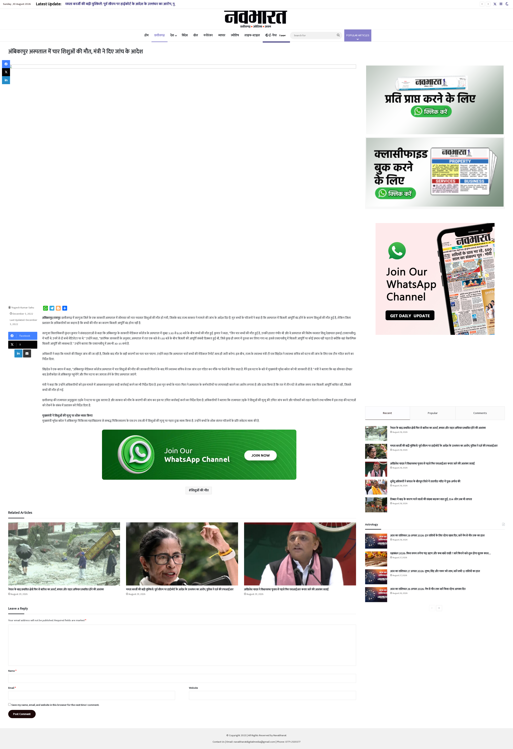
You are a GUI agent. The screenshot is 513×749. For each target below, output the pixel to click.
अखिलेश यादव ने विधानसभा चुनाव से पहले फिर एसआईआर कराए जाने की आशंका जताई (286, 589)
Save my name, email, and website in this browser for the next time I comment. (55, 705)
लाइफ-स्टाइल (252, 35)
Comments (480, 413)
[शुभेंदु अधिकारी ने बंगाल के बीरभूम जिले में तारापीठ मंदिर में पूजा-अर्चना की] (376, 487)
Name (12, 671)
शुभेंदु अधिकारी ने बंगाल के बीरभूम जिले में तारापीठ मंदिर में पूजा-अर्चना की (425, 481)
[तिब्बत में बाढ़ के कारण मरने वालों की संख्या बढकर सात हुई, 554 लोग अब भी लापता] (376, 504)
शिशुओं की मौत (200, 490)
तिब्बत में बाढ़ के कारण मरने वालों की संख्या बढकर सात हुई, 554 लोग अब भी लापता (431, 499)
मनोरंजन (208, 35)
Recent (387, 413)
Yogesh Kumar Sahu (22, 307)
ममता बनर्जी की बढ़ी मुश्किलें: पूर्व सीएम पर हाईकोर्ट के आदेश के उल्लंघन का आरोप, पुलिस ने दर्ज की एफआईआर (137, 4)
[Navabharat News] (256, 19)
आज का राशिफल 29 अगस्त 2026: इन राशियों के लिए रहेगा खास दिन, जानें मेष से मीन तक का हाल (437, 535)
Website (193, 688)
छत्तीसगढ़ (159, 35)
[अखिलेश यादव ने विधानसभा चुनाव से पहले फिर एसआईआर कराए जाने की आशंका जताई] (300, 553)
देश (172, 35)
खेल (195, 35)
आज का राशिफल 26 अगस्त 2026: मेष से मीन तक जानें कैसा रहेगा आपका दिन (428, 589)
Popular (433, 413)
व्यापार (221, 35)
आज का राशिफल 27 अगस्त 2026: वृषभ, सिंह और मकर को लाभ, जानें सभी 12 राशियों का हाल (435, 571)
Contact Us (219, 742)
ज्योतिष (235, 35)
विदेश (185, 35)
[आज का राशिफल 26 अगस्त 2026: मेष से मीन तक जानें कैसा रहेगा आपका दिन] (376, 594)
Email (12, 688)
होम (146, 35)
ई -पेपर (277, 35)
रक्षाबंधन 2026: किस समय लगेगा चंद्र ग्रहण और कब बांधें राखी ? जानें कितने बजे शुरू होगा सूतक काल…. (440, 553)
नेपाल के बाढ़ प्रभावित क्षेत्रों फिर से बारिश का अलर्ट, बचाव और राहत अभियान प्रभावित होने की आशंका (56, 589)
